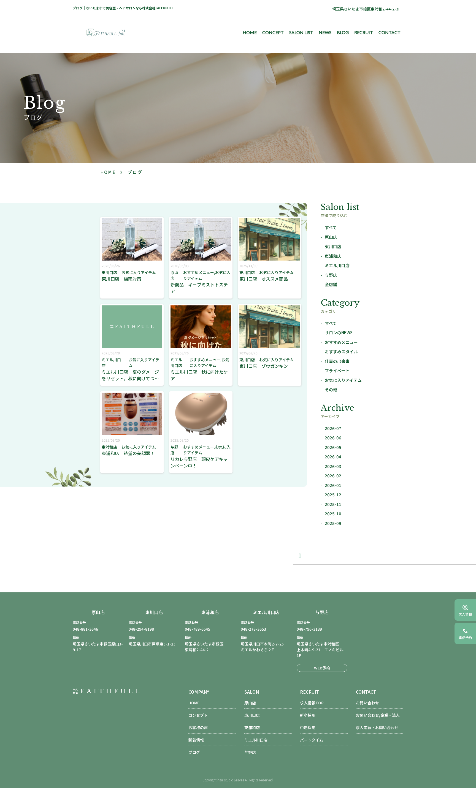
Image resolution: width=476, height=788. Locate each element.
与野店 (331, 275)
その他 (331, 389)
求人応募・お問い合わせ (377, 727)
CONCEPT (273, 32)
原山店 (331, 237)
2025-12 (333, 494)
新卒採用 (307, 715)
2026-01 (333, 485)
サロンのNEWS (339, 332)
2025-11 (333, 504)
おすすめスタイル (341, 351)
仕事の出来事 (337, 361)
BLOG (343, 32)
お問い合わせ (367, 702)
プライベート (337, 370)
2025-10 (333, 513)
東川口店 (333, 246)
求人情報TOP (312, 702)
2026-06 (333, 437)
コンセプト (198, 715)
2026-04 (333, 456)
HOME (250, 32)
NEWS (325, 32)
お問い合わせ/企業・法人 (378, 715)
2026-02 (333, 475)
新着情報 (196, 740)
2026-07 (333, 428)
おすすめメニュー (341, 342)
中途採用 (307, 727)
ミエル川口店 (337, 265)
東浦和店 (333, 256)
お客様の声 (198, 727)
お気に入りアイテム (343, 380)
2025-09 (333, 523)
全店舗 (331, 284)
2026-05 (333, 447)
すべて (331, 227)
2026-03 (333, 466)
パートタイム (311, 740)
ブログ (194, 752)
